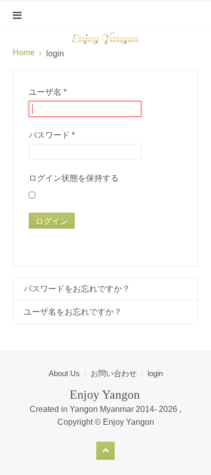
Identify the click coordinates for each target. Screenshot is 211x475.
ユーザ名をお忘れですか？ (73, 311)
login (155, 373)
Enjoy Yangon (128, 422)
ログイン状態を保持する (74, 178)
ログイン (51, 220)
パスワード (52, 135)
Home (24, 52)
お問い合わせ (114, 373)
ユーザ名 (48, 92)
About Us (64, 373)
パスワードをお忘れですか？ (77, 288)
